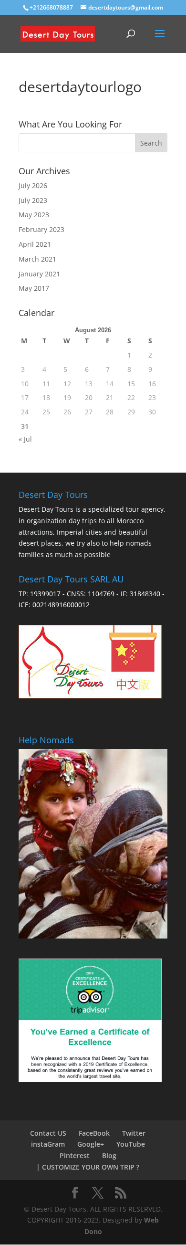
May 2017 (34, 288)
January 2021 (39, 273)
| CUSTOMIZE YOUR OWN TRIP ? (87, 1166)
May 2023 (34, 214)
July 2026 (33, 185)
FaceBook (94, 1133)
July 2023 (33, 200)
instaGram (48, 1144)
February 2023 (41, 229)
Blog (109, 1155)
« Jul (25, 438)
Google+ (90, 1144)
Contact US (48, 1133)
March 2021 (37, 259)
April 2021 (35, 244)
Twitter (133, 1133)
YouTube (130, 1144)
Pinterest (75, 1155)
